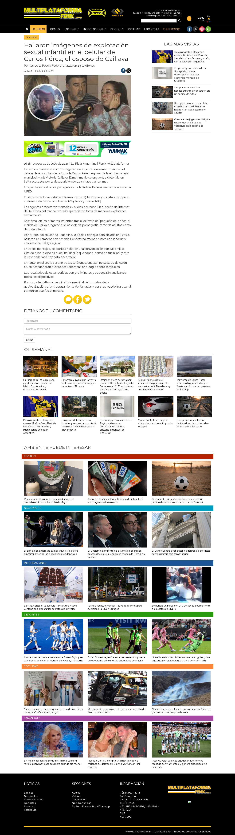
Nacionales (71, 29)
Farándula (151, 29)
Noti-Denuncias (81, 802)
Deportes (117, 29)
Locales (54, 29)
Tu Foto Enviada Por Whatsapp (91, 806)
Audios (76, 792)
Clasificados (171, 29)
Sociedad (133, 29)
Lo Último (38, 29)
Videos (76, 796)
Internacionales (94, 29)
